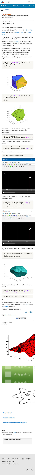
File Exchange (17, 6)
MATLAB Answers (6, 6)
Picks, (6, 315)
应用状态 (28, 459)
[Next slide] (32, 6)
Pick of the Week (6, 14)
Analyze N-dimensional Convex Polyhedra (15, 422)
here (27, 304)
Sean (3, 32)
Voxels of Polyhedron (9, 417)
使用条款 (4, 461)
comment (5, 306)
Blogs (8, 2)
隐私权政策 (15, 459)
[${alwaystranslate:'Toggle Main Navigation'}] (32, 2)
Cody (24, 6)
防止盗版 (22, 459)
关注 (31, 312)
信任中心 (4, 459)
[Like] (26, 312)
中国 (30, 469)
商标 (9, 459)
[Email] (24, 318)
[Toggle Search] (29, 2)
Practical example (12, 315)
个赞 (22, 30)
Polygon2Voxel (8, 24)
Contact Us (11, 461)
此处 (14, 432)
